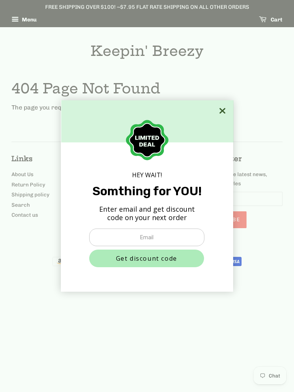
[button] (146, 258)
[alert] (147, 196)
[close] (222, 111)
